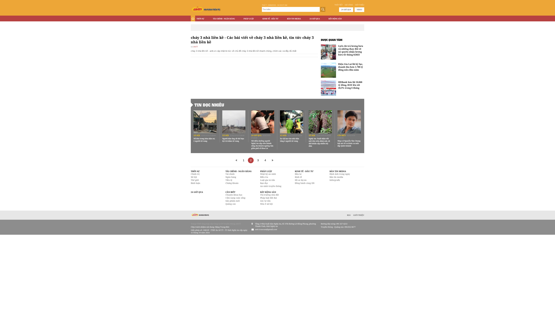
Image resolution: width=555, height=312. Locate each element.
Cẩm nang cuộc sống (235, 197)
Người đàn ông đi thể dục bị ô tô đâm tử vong (233, 139)
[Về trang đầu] (236, 160)
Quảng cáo (230, 204)
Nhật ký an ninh (268, 174)
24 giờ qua (346, 10)
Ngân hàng (230, 177)
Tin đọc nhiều (209, 105)
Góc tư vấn (265, 200)
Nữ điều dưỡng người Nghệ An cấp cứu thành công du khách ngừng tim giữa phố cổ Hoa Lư (262, 145)
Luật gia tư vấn (267, 180)
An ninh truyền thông (270, 186)
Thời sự (200, 18)
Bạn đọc (264, 183)
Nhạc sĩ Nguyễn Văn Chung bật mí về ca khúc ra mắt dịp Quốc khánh (348, 143)
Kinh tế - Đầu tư (270, 18)
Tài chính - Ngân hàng (224, 18)
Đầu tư (298, 174)
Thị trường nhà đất (269, 194)
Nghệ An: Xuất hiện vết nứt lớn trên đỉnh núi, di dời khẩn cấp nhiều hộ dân (319, 142)
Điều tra (264, 177)
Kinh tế (298, 177)
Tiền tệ (228, 180)
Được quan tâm (331, 40)
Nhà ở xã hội (266, 204)
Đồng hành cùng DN (304, 183)
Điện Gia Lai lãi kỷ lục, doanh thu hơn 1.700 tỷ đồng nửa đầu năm (350, 67)
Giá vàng (349, 5)
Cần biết (341, 135)
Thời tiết (338, 5)
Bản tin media (336, 177)
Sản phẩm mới (232, 200)
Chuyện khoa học (233, 194)
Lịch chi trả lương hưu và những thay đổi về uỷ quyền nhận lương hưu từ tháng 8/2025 (350, 50)
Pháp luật (249, 18)
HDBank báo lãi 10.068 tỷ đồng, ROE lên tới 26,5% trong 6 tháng (350, 85)
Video (359, 10)
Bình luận (195, 183)
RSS (349, 215)
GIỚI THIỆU (358, 215)
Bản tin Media (294, 18)
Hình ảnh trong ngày (340, 174)
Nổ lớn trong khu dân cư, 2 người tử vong (204, 139)
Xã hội (197, 135)
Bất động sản (335, 18)
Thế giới (195, 180)
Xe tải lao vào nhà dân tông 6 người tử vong (289, 139)
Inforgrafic (335, 180)
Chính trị (195, 174)
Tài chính (230, 174)
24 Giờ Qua (315, 18)
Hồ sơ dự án (301, 180)
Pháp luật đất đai (268, 197)
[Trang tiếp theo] (272, 160)
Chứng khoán (231, 183)
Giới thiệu (359, 5)
